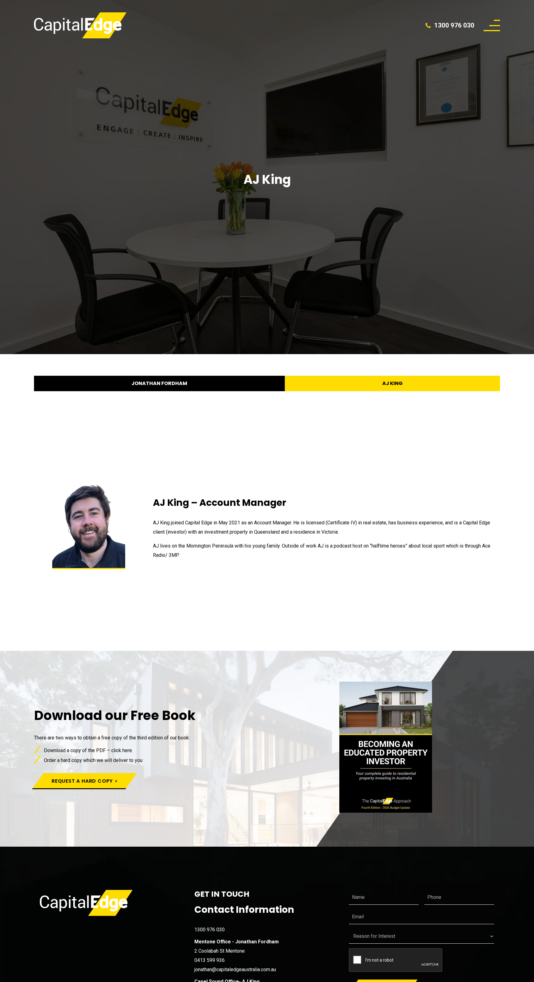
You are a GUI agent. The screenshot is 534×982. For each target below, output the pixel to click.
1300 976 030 (454, 25)
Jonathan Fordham (159, 383)
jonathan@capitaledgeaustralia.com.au (235, 969)
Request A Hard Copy (82, 781)
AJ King (392, 383)
